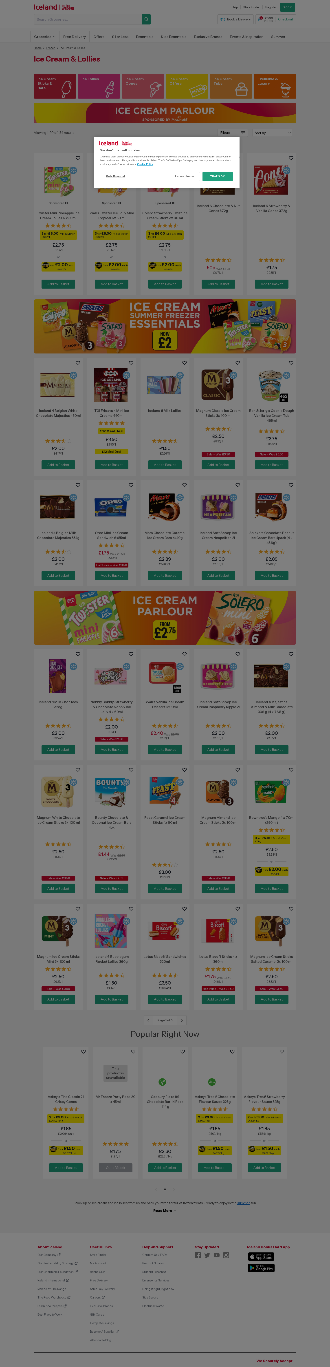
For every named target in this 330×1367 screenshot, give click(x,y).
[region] (167, 162)
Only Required (115, 176)
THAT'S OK (217, 176)
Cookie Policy (145, 164)
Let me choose (184, 176)
